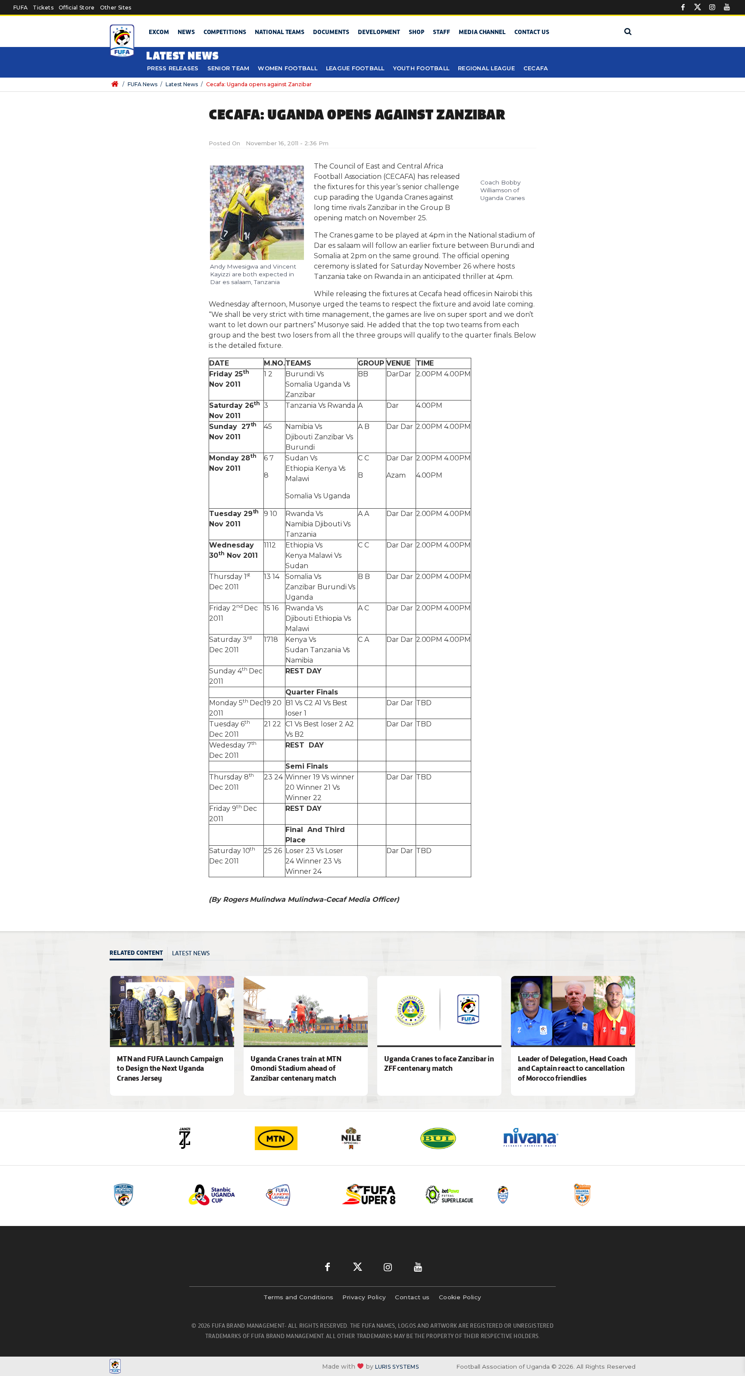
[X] (697, 7)
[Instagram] (712, 7)
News (186, 32)
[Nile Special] (372, 1138)
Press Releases (173, 68)
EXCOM (159, 32)
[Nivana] (536, 1138)
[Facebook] (683, 7)
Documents (331, 32)
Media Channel (482, 32)
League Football (355, 68)
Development (379, 32)
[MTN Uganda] (290, 1138)
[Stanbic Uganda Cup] (220, 1195)
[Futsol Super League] (450, 1195)
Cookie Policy (460, 1297)
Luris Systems (397, 1366)
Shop (416, 32)
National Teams (279, 32)
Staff (441, 32)
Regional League (486, 68)
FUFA (20, 7)
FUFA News (142, 84)
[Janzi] (208, 1138)
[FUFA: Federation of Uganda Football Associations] (124, 41)
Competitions (224, 32)
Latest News (182, 84)
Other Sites (115, 7)
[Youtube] (727, 7)
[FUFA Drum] (527, 1195)
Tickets (43, 7)
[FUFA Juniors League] (297, 1195)
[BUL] (454, 1138)
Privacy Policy (364, 1297)
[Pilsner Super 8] (374, 1195)
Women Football (287, 68)
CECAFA (535, 68)
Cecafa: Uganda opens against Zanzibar (259, 84)
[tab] (139, 953)
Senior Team (228, 68)
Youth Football (421, 68)
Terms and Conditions (298, 1297)
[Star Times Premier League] (604, 1195)
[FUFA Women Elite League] (143, 1195)
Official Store (77, 7)
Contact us (531, 32)
